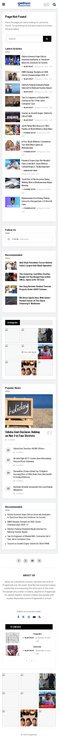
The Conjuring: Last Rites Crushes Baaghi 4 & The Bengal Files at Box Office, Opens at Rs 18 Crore (34, 277)
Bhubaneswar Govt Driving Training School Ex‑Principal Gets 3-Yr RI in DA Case (37, 201)
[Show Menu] (3, 4)
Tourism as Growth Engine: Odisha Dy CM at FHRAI (28, 543)
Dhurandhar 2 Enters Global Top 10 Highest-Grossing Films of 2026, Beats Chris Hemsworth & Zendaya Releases (32, 474)
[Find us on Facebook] (18, 560)
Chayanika (37, 634)
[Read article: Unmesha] (12, 650)
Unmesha (37, 646)
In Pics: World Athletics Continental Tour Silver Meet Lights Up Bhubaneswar (36, 144)
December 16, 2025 (43, 638)
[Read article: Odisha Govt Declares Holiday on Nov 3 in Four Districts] (29, 411)
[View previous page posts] (26, 661)
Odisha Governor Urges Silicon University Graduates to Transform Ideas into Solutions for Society (35, 59)
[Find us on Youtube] (32, 560)
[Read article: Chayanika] (12, 637)
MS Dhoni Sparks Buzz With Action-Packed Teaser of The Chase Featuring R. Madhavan (35, 301)
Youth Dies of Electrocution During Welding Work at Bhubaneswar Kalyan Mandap (37, 182)
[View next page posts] (31, 661)
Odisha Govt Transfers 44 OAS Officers (28, 448)
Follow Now (29, 352)
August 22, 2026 (42, 66)
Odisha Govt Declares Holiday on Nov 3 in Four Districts (22, 434)
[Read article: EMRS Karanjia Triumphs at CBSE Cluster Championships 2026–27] (12, 76)
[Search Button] (54, 4)
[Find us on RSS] (39, 560)
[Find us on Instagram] (29, 617)
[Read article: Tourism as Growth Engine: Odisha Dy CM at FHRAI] (12, 117)
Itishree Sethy (30, 133)
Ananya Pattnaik (30, 170)
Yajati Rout (28, 66)
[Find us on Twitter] (25, 561)
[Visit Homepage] (24, 4)
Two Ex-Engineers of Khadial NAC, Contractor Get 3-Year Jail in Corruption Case (36, 100)
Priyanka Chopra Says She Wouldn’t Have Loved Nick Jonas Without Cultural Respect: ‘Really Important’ (36, 163)
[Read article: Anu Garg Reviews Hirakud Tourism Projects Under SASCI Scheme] (11, 289)
